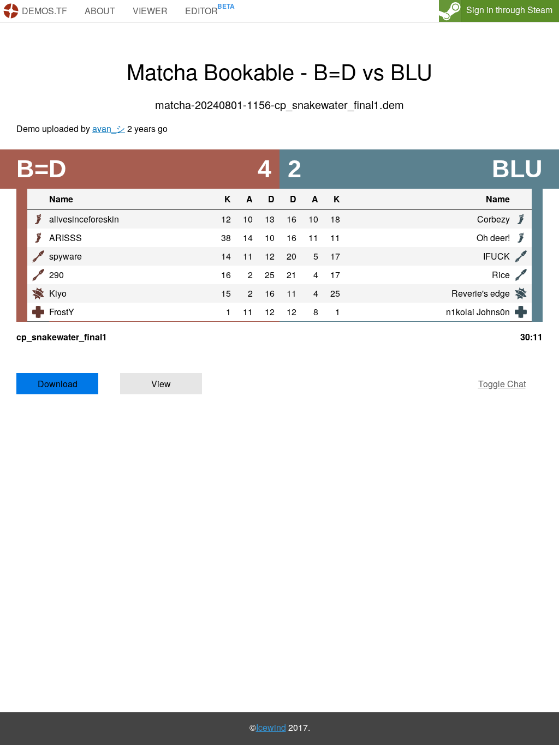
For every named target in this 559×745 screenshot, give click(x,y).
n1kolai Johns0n (478, 311)
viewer (150, 10)
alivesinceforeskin (84, 219)
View (161, 383)
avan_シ (108, 128)
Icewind (271, 727)
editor (201, 10)
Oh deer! (493, 237)
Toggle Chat (502, 383)
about (100, 10)
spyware (65, 256)
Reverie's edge (480, 293)
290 (56, 274)
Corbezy (493, 219)
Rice (501, 274)
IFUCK (496, 256)
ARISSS (65, 237)
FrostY (61, 311)
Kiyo (58, 293)
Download (58, 383)
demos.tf (44, 10)
